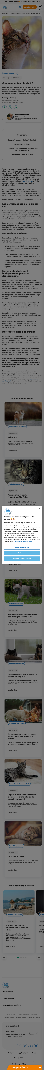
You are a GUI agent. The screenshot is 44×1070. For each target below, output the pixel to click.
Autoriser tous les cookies (22, 558)
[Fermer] (39, 508)
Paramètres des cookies (22, 547)
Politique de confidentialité (23, 541)
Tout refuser (22, 553)
